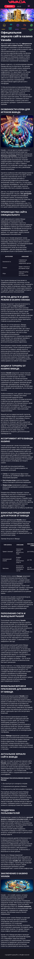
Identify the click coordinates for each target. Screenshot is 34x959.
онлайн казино (17, 68)
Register (10, 6)
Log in (19, 6)
